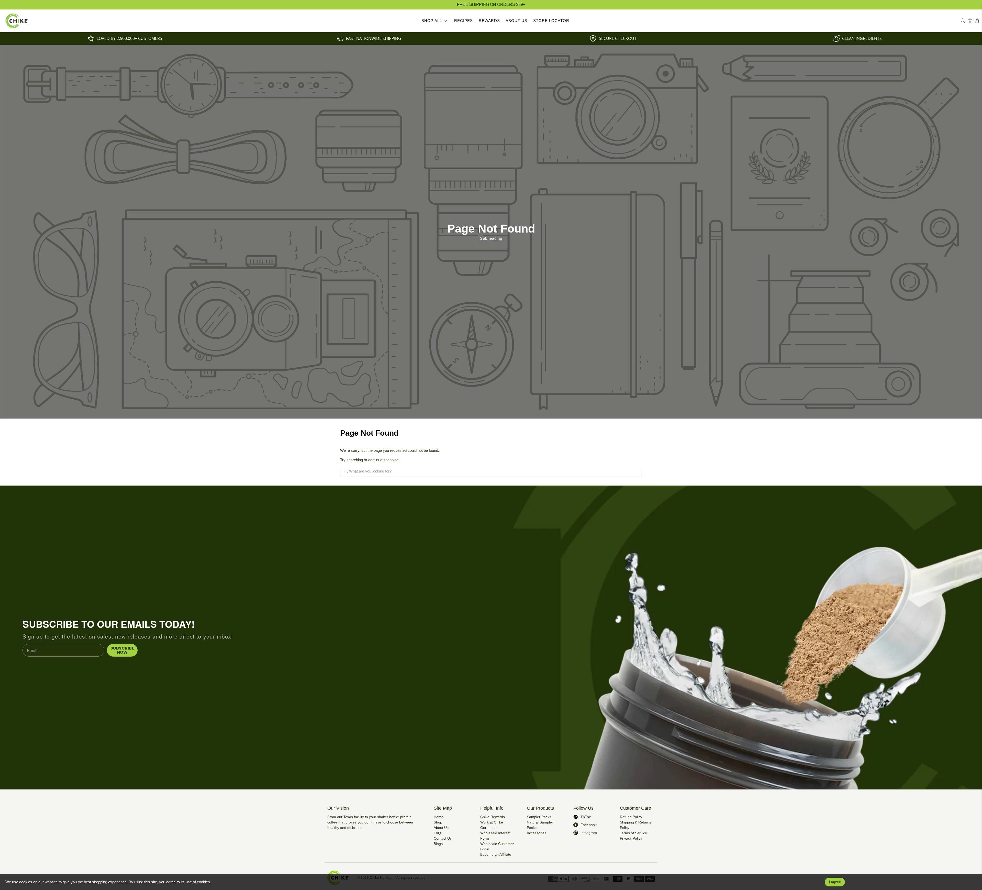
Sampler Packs (539, 817)
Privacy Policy (631, 838)
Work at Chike (491, 822)
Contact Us (443, 838)
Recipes (463, 20)
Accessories (536, 833)
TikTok (586, 817)
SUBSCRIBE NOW (122, 650)
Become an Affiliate (495, 854)
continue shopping (383, 460)
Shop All (431, 20)
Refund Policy (631, 817)
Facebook (589, 825)
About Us (516, 20)
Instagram (589, 833)
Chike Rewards (492, 817)
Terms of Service (633, 833)
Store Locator (551, 20)
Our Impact (489, 828)
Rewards (489, 20)
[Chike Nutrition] (16, 20)
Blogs (438, 844)
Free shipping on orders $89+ (491, 4)
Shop (438, 822)
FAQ (437, 833)
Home (438, 817)
